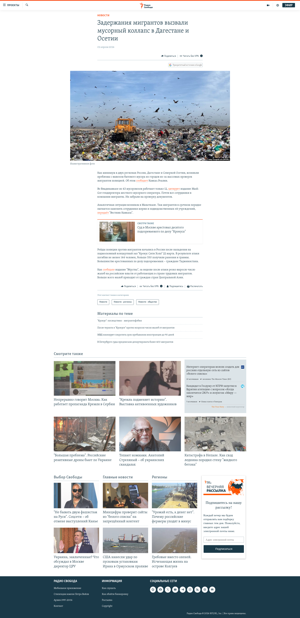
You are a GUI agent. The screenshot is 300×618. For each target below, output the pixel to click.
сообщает (142, 180)
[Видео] (268, 5)
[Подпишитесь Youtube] (175, 590)
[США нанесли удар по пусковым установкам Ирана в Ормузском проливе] (125, 540)
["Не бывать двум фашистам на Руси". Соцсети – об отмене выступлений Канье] (76, 495)
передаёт (103, 213)
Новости (103, 15)
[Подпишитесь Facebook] (160, 590)
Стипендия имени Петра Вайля (71, 594)
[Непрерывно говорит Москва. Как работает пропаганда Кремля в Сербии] (84, 378)
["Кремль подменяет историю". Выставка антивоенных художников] (150, 378)
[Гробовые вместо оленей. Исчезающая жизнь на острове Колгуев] (174, 540)
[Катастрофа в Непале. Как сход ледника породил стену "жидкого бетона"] (215, 434)
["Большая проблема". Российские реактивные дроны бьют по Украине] (84, 434)
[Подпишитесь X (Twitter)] (168, 590)
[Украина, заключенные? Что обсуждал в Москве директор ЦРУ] (76, 540)
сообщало (109, 269)
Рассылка (107, 600)
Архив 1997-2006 (63, 600)
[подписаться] (212, 590)
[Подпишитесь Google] (153, 590)
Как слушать (109, 588)
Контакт (58, 606)
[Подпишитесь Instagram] (190, 590)
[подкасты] (277, 5)
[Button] (168, 56)
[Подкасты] (205, 590)
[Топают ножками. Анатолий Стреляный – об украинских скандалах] (150, 434)
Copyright (107, 606)
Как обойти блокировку (115, 594)
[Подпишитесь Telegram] (183, 590)
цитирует (174, 189)
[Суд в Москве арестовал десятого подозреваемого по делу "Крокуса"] (117, 232)
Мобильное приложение (67, 588)
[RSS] (197, 590)
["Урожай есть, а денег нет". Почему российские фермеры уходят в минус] (174, 495)
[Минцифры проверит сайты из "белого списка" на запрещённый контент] (125, 495)
